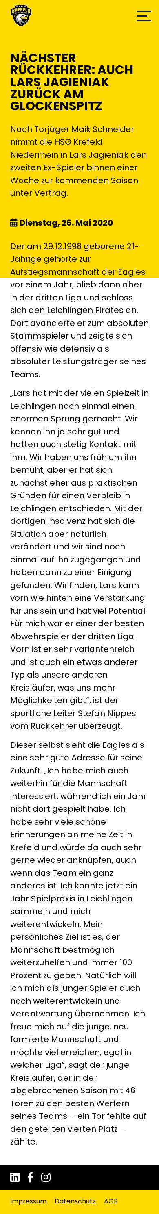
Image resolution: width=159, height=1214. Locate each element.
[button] (144, 16)
